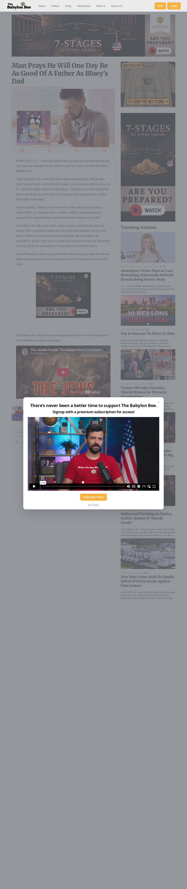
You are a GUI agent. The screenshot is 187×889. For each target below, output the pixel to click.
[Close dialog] (158, 402)
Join (160, 5)
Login (174, 5)
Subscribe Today (93, 497)
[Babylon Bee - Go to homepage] (19, 6)
